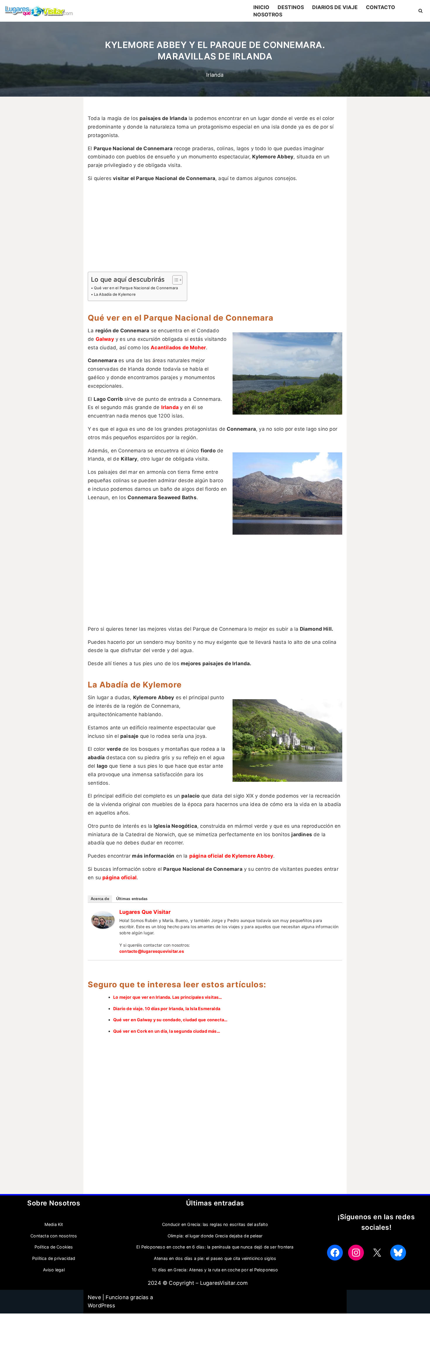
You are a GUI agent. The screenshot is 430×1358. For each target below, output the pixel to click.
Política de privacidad (53, 1258)
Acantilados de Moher (178, 347)
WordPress (101, 1305)
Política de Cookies (54, 1246)
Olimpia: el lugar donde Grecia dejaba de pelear (215, 1235)
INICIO (261, 7)
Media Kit (53, 1224)
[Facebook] (335, 1252)
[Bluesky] (398, 1252)
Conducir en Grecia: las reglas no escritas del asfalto (215, 1224)
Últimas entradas (131, 899)
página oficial (119, 877)
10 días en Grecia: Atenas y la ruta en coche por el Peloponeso (215, 1269)
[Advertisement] (215, 228)
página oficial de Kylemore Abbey (231, 856)
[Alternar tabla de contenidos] (174, 280)
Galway (105, 339)
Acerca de (100, 899)
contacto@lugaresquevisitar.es (151, 951)
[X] (377, 1252)
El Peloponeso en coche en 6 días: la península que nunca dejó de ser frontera (214, 1246)
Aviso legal (54, 1269)
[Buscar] (420, 10)
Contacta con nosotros (53, 1235)
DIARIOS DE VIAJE (335, 7)
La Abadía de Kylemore (115, 294)
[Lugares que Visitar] (103, 927)
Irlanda (214, 75)
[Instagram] (356, 1252)
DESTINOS (291, 7)
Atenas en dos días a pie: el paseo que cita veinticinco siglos (215, 1258)
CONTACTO (380, 7)
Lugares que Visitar (145, 912)
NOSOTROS (267, 14)
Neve (94, 1297)
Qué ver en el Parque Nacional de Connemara (136, 287)
